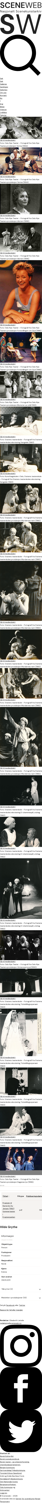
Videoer (3, 109)
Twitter (22, 1305)
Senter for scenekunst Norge (28, 1498)
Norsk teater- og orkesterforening (14, 1462)
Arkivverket (5, 1490)
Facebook (10, 1305)
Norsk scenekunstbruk (9, 1459)
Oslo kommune (6, 1487)
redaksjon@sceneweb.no (10, 1323)
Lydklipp (3, 112)
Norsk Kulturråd (6, 1456)
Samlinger (4, 87)
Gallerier (3, 84)
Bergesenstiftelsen (8, 1484)
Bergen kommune (7, 1467)
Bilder (2, 107)
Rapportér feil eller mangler (11, 1310)
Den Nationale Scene (9, 1481)
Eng (1, 104)
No (1, 98)
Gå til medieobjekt (8, 140)
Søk (1, 81)
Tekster (3, 115)
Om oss (3, 92)
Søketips (3, 90)
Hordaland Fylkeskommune (11, 1479)
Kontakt (3, 95)
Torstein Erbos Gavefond (10, 1473)
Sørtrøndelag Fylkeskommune (12, 1470)
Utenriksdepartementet (10, 1464)
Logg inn (3, 1493)
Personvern (5, 1501)
